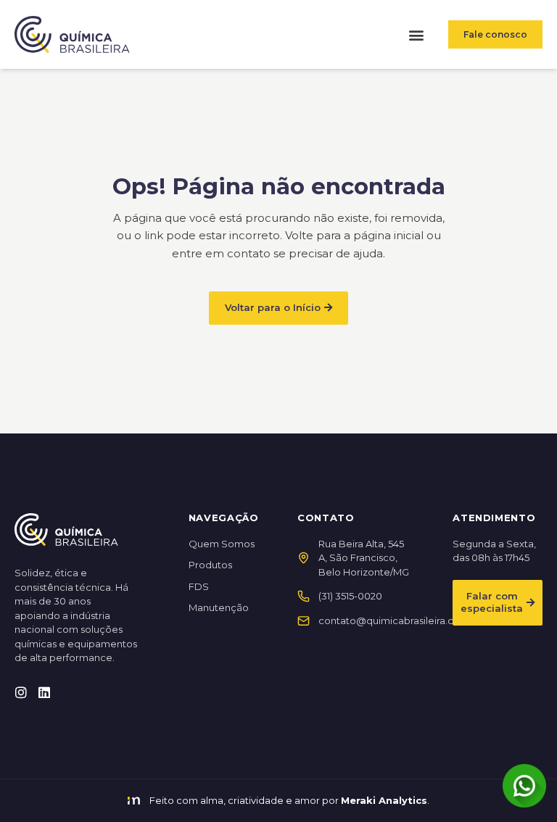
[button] (416, 34)
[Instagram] (21, 692)
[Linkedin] (44, 692)
